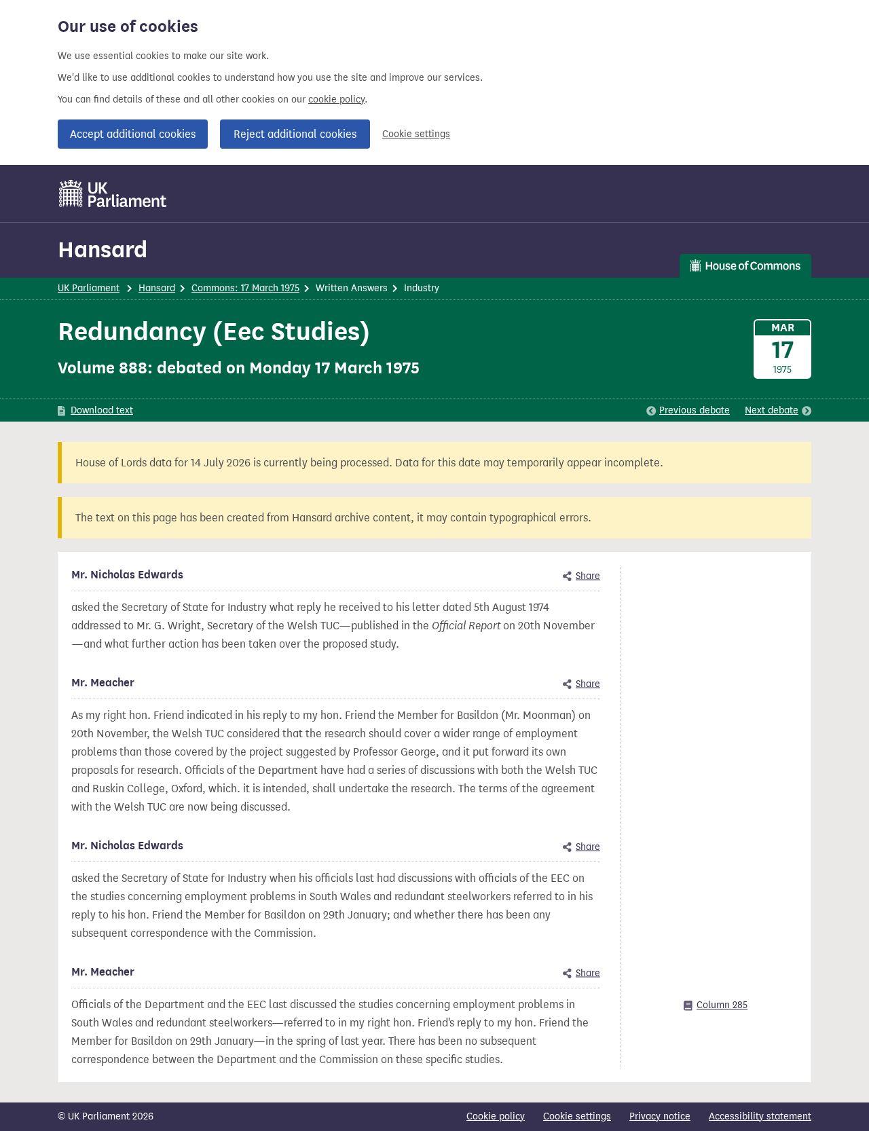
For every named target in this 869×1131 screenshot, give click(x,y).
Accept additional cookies (133, 134)
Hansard (102, 249)
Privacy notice (659, 1116)
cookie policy (336, 99)
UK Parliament (88, 288)
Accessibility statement (760, 1116)
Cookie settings (416, 134)
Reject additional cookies (295, 134)
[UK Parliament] (113, 193)
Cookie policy (495, 1116)
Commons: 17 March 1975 (245, 288)
